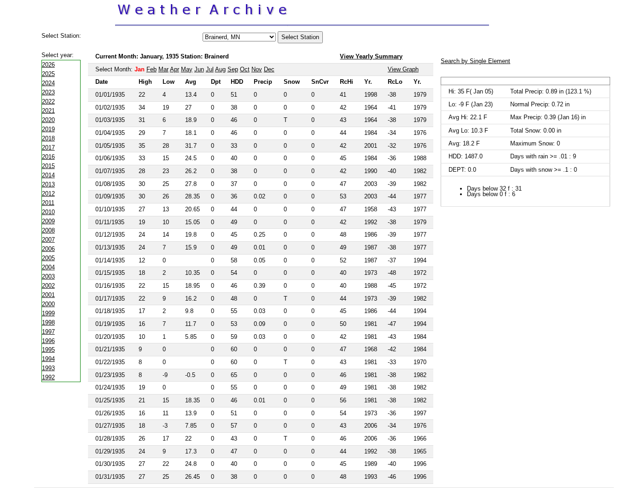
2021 (48, 110)
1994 (48, 358)
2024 (48, 83)
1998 (48, 322)
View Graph (403, 69)
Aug (220, 69)
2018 (48, 138)
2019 (48, 129)
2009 (48, 221)
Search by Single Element (475, 61)
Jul (210, 69)
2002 (48, 285)
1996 (48, 340)
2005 (48, 258)
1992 (48, 377)
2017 (48, 147)
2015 (48, 166)
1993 (48, 368)
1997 (48, 331)
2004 (48, 267)
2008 (48, 230)
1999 (48, 313)
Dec (269, 69)
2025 (48, 73)
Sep (232, 69)
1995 (48, 349)
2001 (48, 294)
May (186, 69)
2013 (48, 184)
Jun (199, 69)
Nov (256, 69)
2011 (48, 202)
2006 (48, 248)
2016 (48, 156)
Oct (245, 69)
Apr (174, 69)
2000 (48, 304)
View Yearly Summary (371, 56)
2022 (48, 101)
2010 (48, 212)
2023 (48, 92)
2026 (48, 64)
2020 (48, 119)
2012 (48, 193)
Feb (151, 69)
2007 (48, 239)
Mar (163, 69)
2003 (48, 276)
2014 (48, 175)
